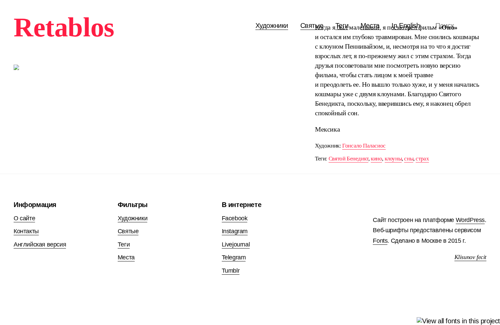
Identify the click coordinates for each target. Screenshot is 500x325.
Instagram (235, 231)
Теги (124, 244)
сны (408, 158)
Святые (311, 25)
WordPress (470, 220)
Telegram (234, 257)
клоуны (393, 158)
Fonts (380, 240)
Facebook (235, 218)
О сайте (24, 218)
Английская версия (40, 244)
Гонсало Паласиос (364, 145)
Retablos (64, 27)
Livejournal (236, 244)
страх (422, 158)
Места (126, 257)
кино (376, 158)
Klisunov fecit (470, 257)
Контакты (26, 231)
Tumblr (231, 270)
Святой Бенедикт (348, 158)
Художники (271, 25)
